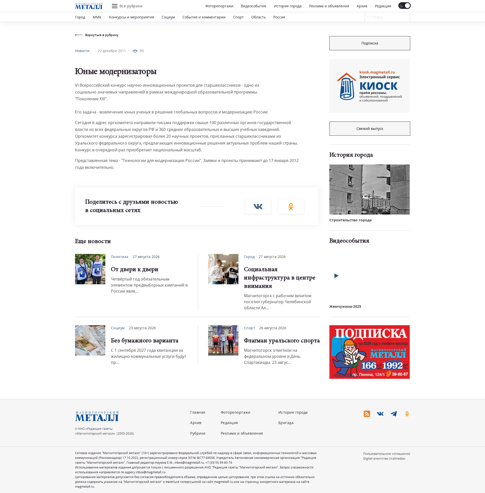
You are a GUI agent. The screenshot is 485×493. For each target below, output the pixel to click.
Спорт (238, 17)
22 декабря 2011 (112, 50)
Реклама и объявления (329, 6)
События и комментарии (204, 17)
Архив (362, 6)
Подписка (369, 43)
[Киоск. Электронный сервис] (369, 86)
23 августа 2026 (142, 327)
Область (258, 17)
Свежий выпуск (369, 128)
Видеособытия (253, 6)
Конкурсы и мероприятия (131, 17)
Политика (120, 256)
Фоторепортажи (219, 6)
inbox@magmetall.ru (189, 462)
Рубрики (198, 433)
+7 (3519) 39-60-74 (218, 462)
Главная (197, 412)
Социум (168, 17)
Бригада (286, 422)
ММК (97, 17)
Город (80, 17)
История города (288, 6)
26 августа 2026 (272, 327)
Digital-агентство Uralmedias (384, 458)
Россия (279, 17)
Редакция (383, 6)
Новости (82, 50)
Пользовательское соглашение (386, 454)
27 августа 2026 (146, 256)
